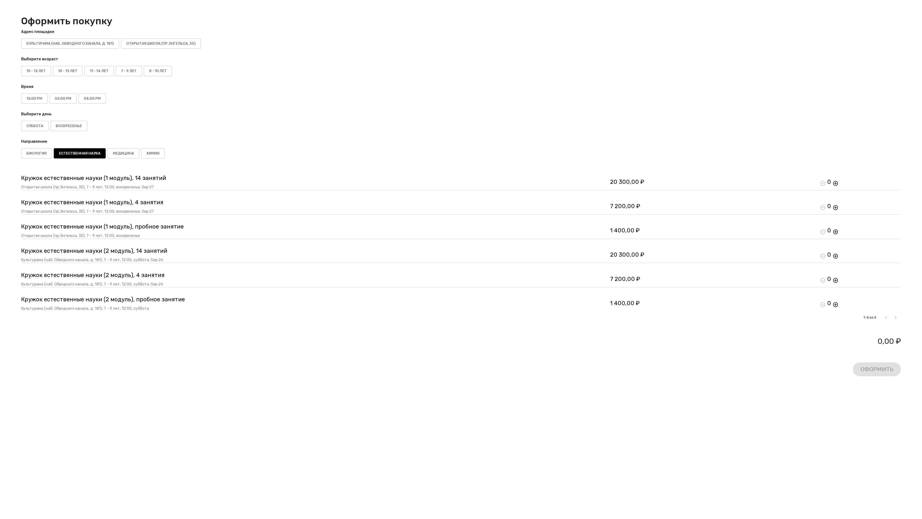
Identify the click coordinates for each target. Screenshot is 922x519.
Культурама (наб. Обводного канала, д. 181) (70, 43)
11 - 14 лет (99, 71)
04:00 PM (92, 98)
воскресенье (69, 126)
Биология (36, 153)
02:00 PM (63, 98)
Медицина (123, 153)
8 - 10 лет (158, 71)
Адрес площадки (37, 31)
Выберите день (36, 114)
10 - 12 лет (36, 71)
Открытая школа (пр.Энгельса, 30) (161, 43)
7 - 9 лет (129, 71)
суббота (34, 126)
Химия (152, 153)
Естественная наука (79, 153)
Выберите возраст (39, 59)
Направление (34, 141)
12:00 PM (34, 98)
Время (27, 86)
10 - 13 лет (67, 71)
